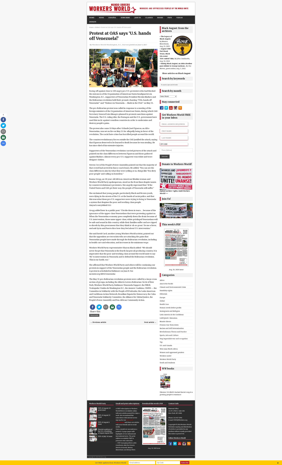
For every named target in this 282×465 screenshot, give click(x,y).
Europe (162, 297)
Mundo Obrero (165, 321)
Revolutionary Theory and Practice (173, 332)
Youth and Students (167, 363)
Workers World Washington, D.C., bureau (110, 45)
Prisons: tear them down (169, 325)
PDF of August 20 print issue (104, 409)
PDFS (170, 18)
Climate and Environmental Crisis (173, 287)
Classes (149, 18)
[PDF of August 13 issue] (93, 419)
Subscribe (125, 18)
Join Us (138, 18)
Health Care (164, 304)
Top (161, 342)
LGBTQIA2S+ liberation (168, 318)
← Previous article (98, 322)
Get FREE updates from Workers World (110, 463)
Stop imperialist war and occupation (174, 339)
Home (91, 18)
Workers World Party (168, 359)
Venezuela (94, 315)
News (101, 18)
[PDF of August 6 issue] (93, 426)
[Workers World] (141, 9)
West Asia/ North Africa (169, 349)
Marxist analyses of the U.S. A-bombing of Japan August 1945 (105, 431)
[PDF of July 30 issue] (93, 440)
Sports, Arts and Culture (169, 335)
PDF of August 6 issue (104, 423)
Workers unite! (165, 356)
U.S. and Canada (166, 345)
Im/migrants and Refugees (170, 311)
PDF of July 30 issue (105, 436)
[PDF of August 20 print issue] (93, 412)
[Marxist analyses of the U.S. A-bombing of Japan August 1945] (93, 433)
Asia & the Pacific (166, 284)
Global (162, 301)
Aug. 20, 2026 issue (176, 270)
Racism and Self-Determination (172, 328)
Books (160, 18)
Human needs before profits (170, 308)
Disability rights (166, 290)
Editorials (163, 294)
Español (112, 18)
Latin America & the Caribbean (172, 315)
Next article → (150, 322)
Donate (92, 22)
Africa (162, 280)
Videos (179, 18)
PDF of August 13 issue (104, 416)
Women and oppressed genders (172, 352)
